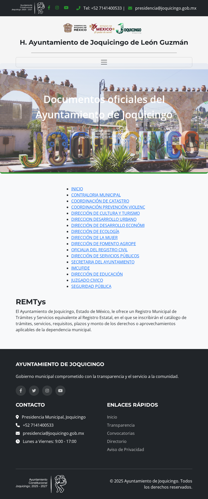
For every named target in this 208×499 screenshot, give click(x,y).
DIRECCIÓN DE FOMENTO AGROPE (103, 243)
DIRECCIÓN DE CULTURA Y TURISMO (105, 213)
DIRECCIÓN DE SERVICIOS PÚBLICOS (105, 256)
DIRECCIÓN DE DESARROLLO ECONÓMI (108, 225)
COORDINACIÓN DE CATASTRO (100, 201)
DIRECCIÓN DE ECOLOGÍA (95, 231)
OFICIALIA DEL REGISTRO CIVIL (99, 250)
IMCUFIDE (80, 268)
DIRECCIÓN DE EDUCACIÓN (97, 274)
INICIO (77, 189)
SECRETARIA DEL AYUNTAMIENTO (102, 262)
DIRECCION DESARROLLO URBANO (103, 219)
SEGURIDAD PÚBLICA (91, 286)
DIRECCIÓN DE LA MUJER (94, 237)
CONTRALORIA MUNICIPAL (96, 195)
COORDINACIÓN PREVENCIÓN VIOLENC (108, 207)
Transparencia (121, 425)
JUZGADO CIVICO (87, 280)
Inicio (112, 417)
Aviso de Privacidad (125, 449)
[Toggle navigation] (104, 62)
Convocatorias (121, 433)
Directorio (117, 441)
